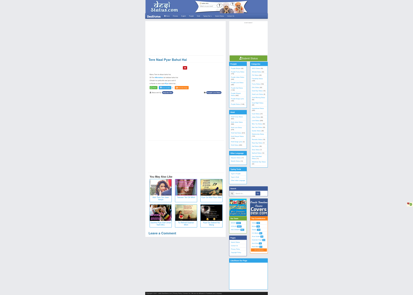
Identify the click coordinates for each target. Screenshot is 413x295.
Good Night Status (257, 103)
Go (258, 193)
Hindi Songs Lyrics (237, 142)
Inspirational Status (258, 108)
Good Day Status (257, 91)
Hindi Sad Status (236, 133)
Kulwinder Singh (257, 240)
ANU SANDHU (235, 230)
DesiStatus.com (167, 293)
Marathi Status (235, 161)
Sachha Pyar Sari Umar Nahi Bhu (161, 223)
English (183, 16)
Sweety (254, 230)
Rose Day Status (257, 143)
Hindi (198, 16)
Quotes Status (256, 131)
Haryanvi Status (236, 158)
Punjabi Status (235, 104)
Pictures (175, 16)
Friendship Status (257, 79)
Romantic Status (257, 139)
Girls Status (255, 87)
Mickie (254, 226)
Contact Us (230, 16)
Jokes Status (256, 117)
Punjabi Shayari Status (236, 94)
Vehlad (254, 223)
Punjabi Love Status (214, 92)
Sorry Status (256, 150)
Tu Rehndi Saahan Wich (186, 223)
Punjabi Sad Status (237, 88)
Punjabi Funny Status (237, 72)
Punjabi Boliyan (236, 68)
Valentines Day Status (259, 162)
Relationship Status (258, 134)
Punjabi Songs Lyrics (237, 99)
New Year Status (257, 127)
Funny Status (256, 84)
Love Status (255, 120)
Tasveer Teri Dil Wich (186, 197)
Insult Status (256, 114)
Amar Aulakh (256, 236)
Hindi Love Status (236, 127)
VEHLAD (234, 226)
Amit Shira (255, 243)
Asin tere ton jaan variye (161, 198)
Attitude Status (256, 72)
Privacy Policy (235, 249)
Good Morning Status (258, 97)
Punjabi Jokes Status (237, 77)
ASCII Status (256, 68)
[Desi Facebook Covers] (259, 207)
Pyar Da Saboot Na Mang (211, 223)
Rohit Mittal (255, 247)
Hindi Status (235, 145)
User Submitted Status (257, 157)
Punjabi (191, 16)
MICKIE (233, 223)
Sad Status (255, 146)
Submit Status (219, 16)
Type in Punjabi (235, 174)
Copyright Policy (236, 252)
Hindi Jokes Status (237, 122)
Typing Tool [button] (207, 16)
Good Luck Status (257, 94)
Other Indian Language (238, 180)
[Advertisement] (186, 39)
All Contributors (259, 250)
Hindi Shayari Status (237, 136)
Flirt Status (255, 75)
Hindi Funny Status (237, 117)
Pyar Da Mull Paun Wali (211, 197)
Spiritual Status (256, 153)
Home (168, 16)
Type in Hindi (235, 177)
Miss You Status (257, 124)
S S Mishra (255, 233)
